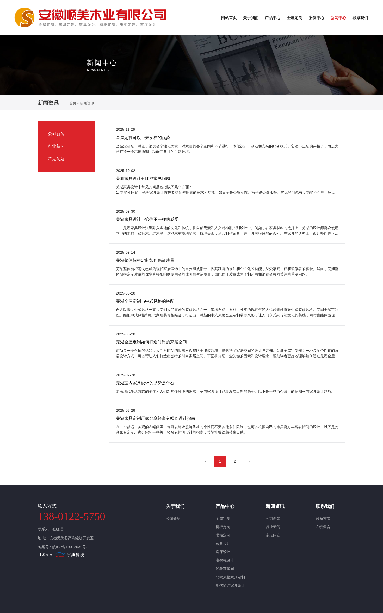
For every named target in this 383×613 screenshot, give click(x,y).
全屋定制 (294, 17)
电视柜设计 (225, 560)
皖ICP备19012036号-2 (70, 547)
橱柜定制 (223, 527)
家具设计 (223, 543)
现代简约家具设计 (230, 585)
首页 (73, 103)
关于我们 (251, 17)
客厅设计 (223, 552)
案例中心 (316, 17)
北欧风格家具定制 (230, 577)
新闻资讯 (275, 506)
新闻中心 (338, 17)
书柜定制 (223, 535)
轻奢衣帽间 (225, 568)
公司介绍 (173, 518)
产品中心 (273, 17)
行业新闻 (56, 146)
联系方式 (323, 518)
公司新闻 (56, 134)
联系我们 (360, 17)
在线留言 (323, 527)
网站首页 (229, 17)
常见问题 (56, 159)
